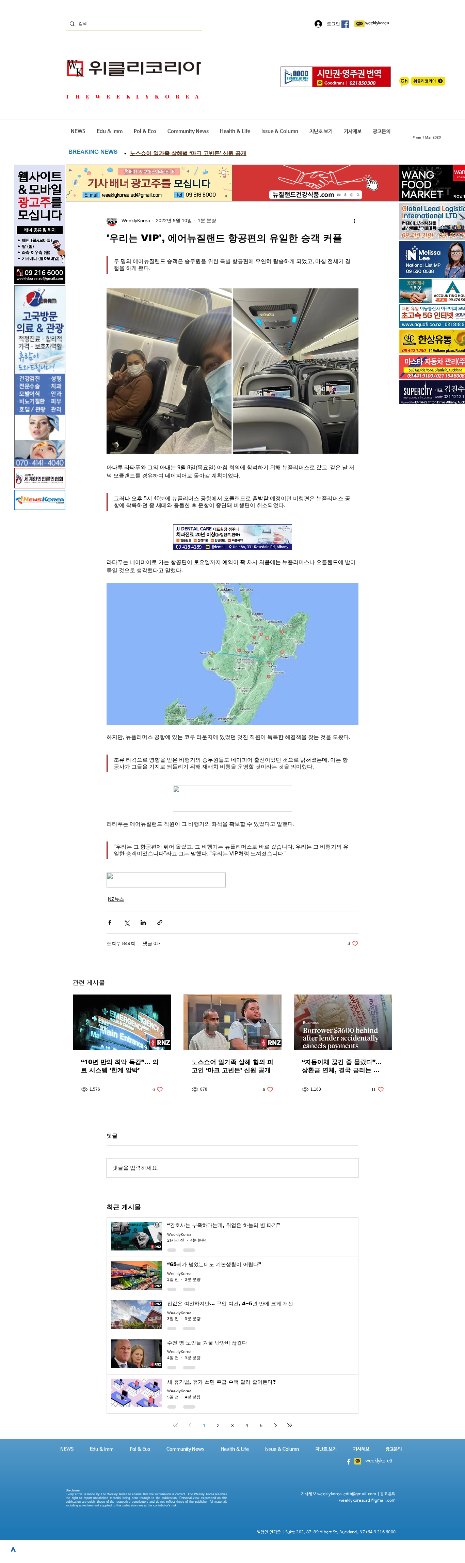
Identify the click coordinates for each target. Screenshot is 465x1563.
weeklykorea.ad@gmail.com (367, 1500)
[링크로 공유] (160, 922)
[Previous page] (189, 1425)
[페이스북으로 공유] (110, 922)
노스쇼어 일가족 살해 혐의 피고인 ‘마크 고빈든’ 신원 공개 (232, 1066)
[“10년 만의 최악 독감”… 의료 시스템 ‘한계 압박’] (122, 1022)
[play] (458, 322)
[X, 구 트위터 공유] (126, 922)
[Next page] (275, 1425)
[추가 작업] (354, 220)
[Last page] (290, 1425)
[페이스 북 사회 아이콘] (345, 24)
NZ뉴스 (116, 899)
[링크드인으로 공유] (143, 922)
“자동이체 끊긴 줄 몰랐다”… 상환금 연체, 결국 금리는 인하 (342, 1066)
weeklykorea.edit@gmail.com (346, 1494)
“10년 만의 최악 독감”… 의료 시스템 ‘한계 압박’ (120, 1066)
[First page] (175, 1425)
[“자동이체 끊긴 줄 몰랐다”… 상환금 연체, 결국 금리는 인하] (343, 1022)
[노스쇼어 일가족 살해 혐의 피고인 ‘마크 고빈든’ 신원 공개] (232, 1022)
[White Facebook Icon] (349, 1462)
